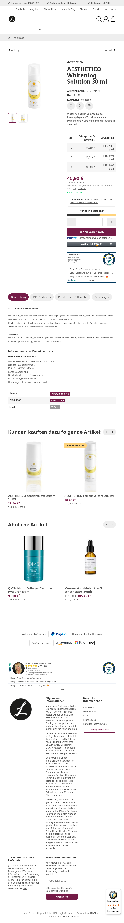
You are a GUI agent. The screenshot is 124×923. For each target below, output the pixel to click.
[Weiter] (112, 432)
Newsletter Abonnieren (61, 857)
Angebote (35, 9)
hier (25, 888)
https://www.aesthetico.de (34, 382)
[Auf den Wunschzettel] (71, 106)
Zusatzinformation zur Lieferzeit (22, 859)
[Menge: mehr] (111, 222)
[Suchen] (99, 19)
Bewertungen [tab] (102, 297)
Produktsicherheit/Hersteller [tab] (72, 297)
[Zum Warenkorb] (113, 19)
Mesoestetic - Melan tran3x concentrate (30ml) (84, 590)
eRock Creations (71, 916)
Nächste (109, 50)
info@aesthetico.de (26, 378)
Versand (82, 188)
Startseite (21, 9)
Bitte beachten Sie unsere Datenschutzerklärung (59, 889)
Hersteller (77, 30)
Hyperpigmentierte (60, 393)
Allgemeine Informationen (55, 699)
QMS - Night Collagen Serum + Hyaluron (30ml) (30, 590)
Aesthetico (85, 99)
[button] (12, 117)
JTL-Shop (94, 913)
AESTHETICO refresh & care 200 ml (89, 495)
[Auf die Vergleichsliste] (80, 106)
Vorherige (16, 50)
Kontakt (96, 9)
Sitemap (84, 9)
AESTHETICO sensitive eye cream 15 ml (31, 497)
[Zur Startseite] (32, 19)
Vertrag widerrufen (99, 729)
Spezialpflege (57, 400)
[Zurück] (106, 432)
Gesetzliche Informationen (92, 699)
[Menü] (119, 891)
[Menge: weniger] (71, 222)
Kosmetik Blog (68, 9)
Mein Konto (110, 9)
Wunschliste (50, 9)
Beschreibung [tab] (18, 297)
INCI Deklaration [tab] (42, 297)
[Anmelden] (106, 19)
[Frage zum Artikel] (89, 106)
